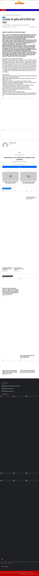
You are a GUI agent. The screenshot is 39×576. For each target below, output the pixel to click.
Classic (9, 561)
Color (12, 561)
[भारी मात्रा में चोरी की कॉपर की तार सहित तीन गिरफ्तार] (31, 193)
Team (30, 561)
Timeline (36, 561)
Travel (2, 563)
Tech (33, 561)
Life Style (26, 561)
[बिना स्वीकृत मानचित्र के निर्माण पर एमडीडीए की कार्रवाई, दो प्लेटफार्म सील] (7, 228)
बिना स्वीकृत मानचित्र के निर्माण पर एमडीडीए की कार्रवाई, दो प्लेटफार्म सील (7, 268)
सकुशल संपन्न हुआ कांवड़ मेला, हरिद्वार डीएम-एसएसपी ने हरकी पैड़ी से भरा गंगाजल (9, 372)
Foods (19, 561)
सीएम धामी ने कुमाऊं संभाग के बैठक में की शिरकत (27, 356)
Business (5, 561)
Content (16, 561)
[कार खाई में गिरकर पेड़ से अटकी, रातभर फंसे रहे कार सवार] (32, 483)
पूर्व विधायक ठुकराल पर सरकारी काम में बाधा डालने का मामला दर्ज (19, 268)
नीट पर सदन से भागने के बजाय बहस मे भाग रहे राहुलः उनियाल (27, 371)
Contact (36, 574)
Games (23, 561)
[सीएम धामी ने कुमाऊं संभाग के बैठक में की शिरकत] (28, 316)
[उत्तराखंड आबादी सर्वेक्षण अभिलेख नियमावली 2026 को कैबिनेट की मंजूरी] (7, 476)
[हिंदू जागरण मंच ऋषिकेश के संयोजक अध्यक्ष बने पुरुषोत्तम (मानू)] (32, 476)
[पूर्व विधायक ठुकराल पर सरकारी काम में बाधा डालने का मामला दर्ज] (19, 228)
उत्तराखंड (7, 15)
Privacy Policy (31, 574)
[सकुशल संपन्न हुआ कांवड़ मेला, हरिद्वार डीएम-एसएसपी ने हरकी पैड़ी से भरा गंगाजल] (10, 365)
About (2, 561)
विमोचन (11, 563)
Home (4, 15)
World (5, 563)
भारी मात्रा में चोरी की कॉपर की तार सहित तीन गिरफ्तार (31, 198)
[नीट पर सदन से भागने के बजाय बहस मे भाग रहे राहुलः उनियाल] (28, 365)
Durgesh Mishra (12, 142)
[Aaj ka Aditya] (19, 3)
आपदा (8, 563)
